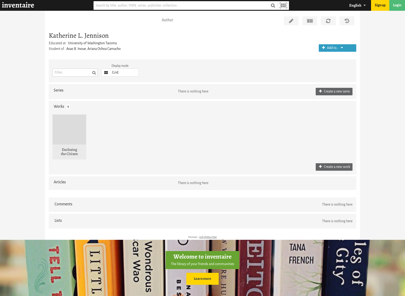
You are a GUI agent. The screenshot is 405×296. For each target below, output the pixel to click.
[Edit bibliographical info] (291, 20)
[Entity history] (347, 20)
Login (397, 5)
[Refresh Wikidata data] (328, 20)
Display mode (120, 66)
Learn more (202, 279)
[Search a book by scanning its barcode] (283, 5)
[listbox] (120, 73)
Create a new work (336, 167)
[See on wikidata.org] (309, 20)
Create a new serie (336, 91)
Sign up (380, 5)
